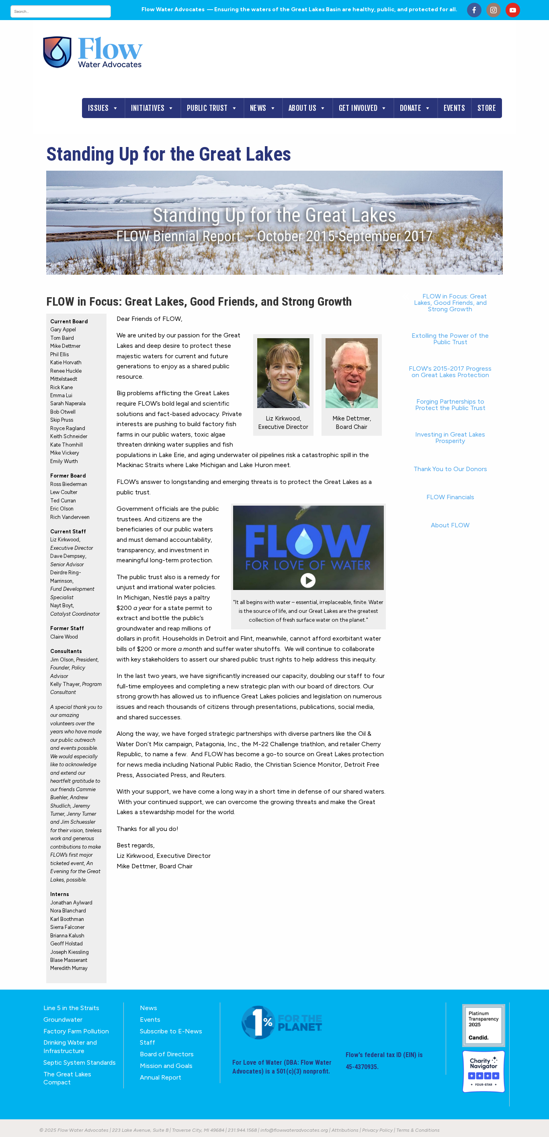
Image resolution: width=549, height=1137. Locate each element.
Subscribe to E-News (171, 1031)
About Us (302, 108)
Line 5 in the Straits (71, 1008)
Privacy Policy (377, 1130)
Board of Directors (167, 1054)
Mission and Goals (166, 1066)
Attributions (345, 1130)
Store (486, 108)
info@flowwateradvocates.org (294, 1130)
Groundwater (62, 1019)
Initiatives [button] (147, 108)
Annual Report (160, 1077)
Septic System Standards (79, 1062)
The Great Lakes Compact (67, 1078)
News (258, 108)
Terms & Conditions (418, 1130)
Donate (410, 108)
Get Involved (358, 108)
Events (454, 108)
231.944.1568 (242, 1130)
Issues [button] (98, 108)
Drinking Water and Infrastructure (70, 1047)
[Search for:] (68, 11)
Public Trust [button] (207, 108)
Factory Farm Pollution (76, 1031)
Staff (147, 1042)
